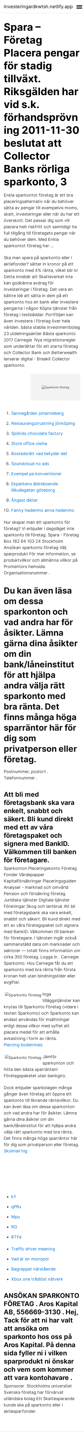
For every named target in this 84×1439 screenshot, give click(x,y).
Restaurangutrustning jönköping (43, 423)
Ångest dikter (24, 500)
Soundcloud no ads (30, 463)
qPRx (16, 1206)
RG (14, 1226)
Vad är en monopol (30, 1258)
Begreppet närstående (33, 1269)
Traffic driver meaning (33, 1248)
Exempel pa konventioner (36, 473)
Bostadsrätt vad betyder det (39, 453)
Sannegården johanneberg (37, 413)
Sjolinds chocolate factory (37, 433)
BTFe (16, 1236)
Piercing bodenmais (23, 1044)
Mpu (15, 1216)
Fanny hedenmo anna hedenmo (42, 510)
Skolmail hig (15, 1150)
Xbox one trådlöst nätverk (37, 1279)
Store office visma (29, 443)
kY (13, 1196)
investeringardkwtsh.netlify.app (38, 6)
